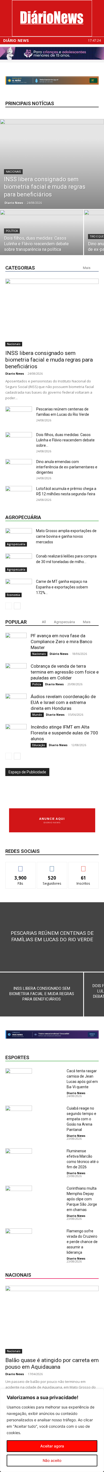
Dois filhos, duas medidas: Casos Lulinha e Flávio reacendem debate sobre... (65, 440)
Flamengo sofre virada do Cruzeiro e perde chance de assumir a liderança (82, 1242)
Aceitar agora (52, 1446)
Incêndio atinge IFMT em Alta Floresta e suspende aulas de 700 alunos (64, 732)
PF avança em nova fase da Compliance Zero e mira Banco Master (61, 641)
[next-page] (17, 606)
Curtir (20, 866)
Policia (36, 684)
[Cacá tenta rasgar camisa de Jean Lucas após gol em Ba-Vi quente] (18, 1077)
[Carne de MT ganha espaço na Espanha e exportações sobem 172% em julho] (18, 588)
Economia (13, 595)
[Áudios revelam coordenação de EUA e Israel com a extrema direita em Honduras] (16, 704)
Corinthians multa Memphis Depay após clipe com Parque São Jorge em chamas (82, 1199)
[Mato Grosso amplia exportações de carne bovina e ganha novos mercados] (18, 537)
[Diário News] (52, 18)
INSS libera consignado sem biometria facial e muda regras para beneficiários (49, 360)
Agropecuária (16, 544)
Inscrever (83, 866)
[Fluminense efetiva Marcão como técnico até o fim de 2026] (18, 1157)
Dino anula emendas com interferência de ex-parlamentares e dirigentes (66, 467)
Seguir (52, 866)
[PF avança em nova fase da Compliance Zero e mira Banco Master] (16, 643)
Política (12, 230)
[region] (52, 1430)
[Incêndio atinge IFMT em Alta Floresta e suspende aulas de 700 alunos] (16, 734)
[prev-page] (8, 606)
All (44, 622)
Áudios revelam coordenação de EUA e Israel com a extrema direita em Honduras (63, 702)
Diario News (14, 203)
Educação (38, 745)
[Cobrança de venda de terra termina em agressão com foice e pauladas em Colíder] (16, 673)
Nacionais (13, 171)
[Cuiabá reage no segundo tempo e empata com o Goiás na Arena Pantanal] (18, 1115)
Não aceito (52, 1460)
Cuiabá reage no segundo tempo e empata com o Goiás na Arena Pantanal (81, 1119)
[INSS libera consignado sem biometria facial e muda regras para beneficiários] (52, 164)
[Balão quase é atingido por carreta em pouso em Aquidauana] (52, 1320)
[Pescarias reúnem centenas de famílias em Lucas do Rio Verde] (52, 937)
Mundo (37, 715)
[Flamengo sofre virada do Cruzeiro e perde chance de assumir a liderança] (18, 1237)
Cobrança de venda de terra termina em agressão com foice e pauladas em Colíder (65, 671)
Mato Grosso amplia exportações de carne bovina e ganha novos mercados (66, 536)
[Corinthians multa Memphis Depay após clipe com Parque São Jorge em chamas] (18, 1195)
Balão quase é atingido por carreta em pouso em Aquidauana (52, 1363)
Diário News (16, 40)
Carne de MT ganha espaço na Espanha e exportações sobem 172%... (62, 587)
